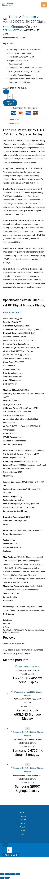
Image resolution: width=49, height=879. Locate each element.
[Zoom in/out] (2, 874)
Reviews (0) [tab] (14, 123)
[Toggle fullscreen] (7, 874)
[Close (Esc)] (17, 874)
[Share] (12, 874)
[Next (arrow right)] (7, 878)
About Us (23, 816)
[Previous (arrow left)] (2, 878)
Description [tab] (14, 120)
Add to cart (10, 103)
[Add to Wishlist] (6, 91)
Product (22, 827)
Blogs (21, 834)
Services (22, 823)
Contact (22, 831)
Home (22, 812)
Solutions (23, 820)
